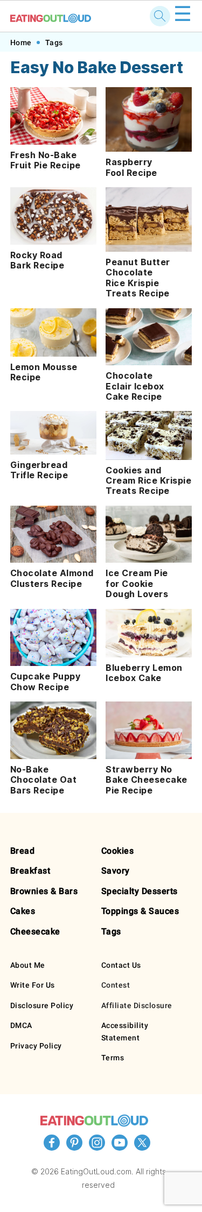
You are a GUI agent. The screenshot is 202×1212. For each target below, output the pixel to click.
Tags (54, 42)
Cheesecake (35, 931)
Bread (22, 851)
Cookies (117, 851)
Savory (115, 871)
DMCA (21, 1025)
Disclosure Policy (42, 1005)
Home (21, 42)
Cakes (23, 911)
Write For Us (32, 985)
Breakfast (30, 871)
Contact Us (121, 965)
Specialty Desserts (139, 891)
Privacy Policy (36, 1045)
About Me (27, 965)
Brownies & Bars (44, 891)
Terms (112, 1057)
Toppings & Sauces (140, 911)
